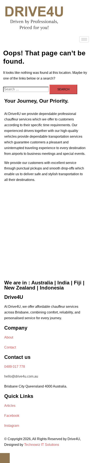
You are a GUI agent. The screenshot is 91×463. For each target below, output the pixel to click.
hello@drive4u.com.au (21, 376)
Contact (10, 347)
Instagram (11, 425)
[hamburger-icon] (84, 39)
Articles (9, 405)
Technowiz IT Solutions (41, 444)
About (8, 337)
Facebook (11, 415)
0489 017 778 (14, 366)
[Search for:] (26, 89)
